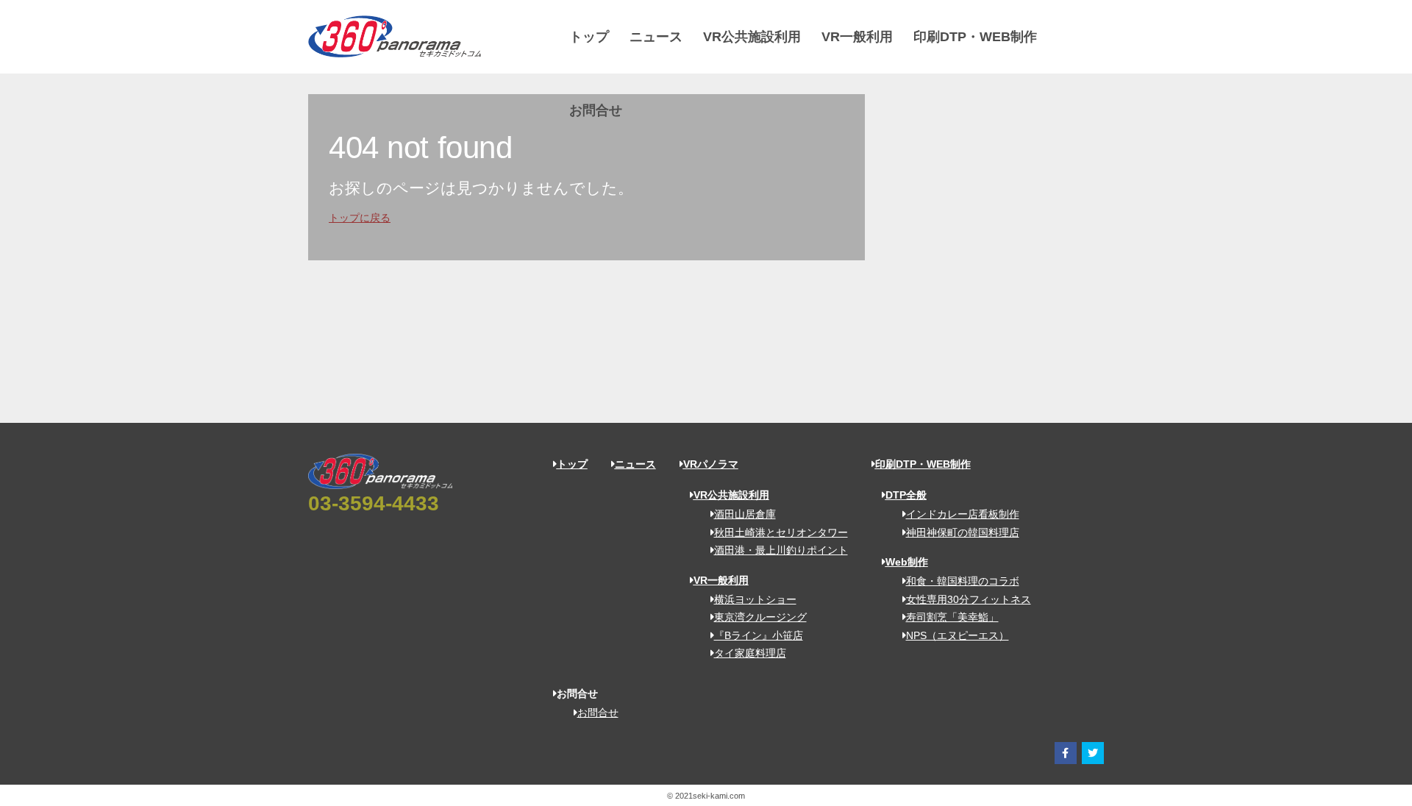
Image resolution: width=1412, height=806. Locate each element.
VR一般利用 (857, 36)
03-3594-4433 (373, 503)
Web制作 (906, 562)
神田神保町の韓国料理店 (962, 532)
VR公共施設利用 (752, 36)
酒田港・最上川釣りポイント (781, 550)
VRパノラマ (710, 464)
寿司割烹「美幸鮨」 (952, 617)
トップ (589, 36)
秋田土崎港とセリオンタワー (781, 532)
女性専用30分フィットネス (968, 599)
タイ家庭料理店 (750, 653)
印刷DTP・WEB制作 (975, 36)
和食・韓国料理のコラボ (962, 581)
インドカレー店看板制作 (962, 514)
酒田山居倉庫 (745, 514)
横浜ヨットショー (755, 599)
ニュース (656, 36)
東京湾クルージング (760, 617)
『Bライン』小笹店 (758, 635)
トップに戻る (360, 218)
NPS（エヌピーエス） (957, 635)
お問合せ (595, 110)
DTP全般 (906, 495)
